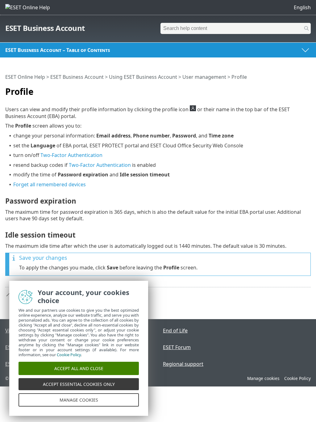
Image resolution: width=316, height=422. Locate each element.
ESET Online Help (25, 77)
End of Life (175, 330)
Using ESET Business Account (143, 77)
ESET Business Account (45, 28)
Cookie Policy (297, 378)
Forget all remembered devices (49, 184)
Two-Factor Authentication (71, 155)
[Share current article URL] (298, 89)
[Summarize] (307, 89)
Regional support (183, 364)
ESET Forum (177, 347)
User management (204, 77)
